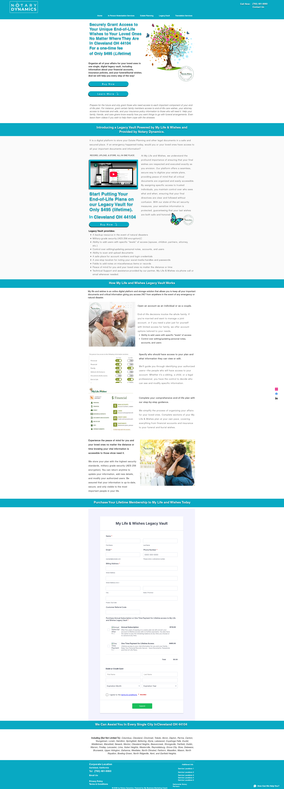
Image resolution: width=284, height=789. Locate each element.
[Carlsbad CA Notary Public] (276, 389)
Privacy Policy (96, 781)
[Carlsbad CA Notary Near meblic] (276, 398)
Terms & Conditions (98, 784)
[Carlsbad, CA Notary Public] (276, 393)
